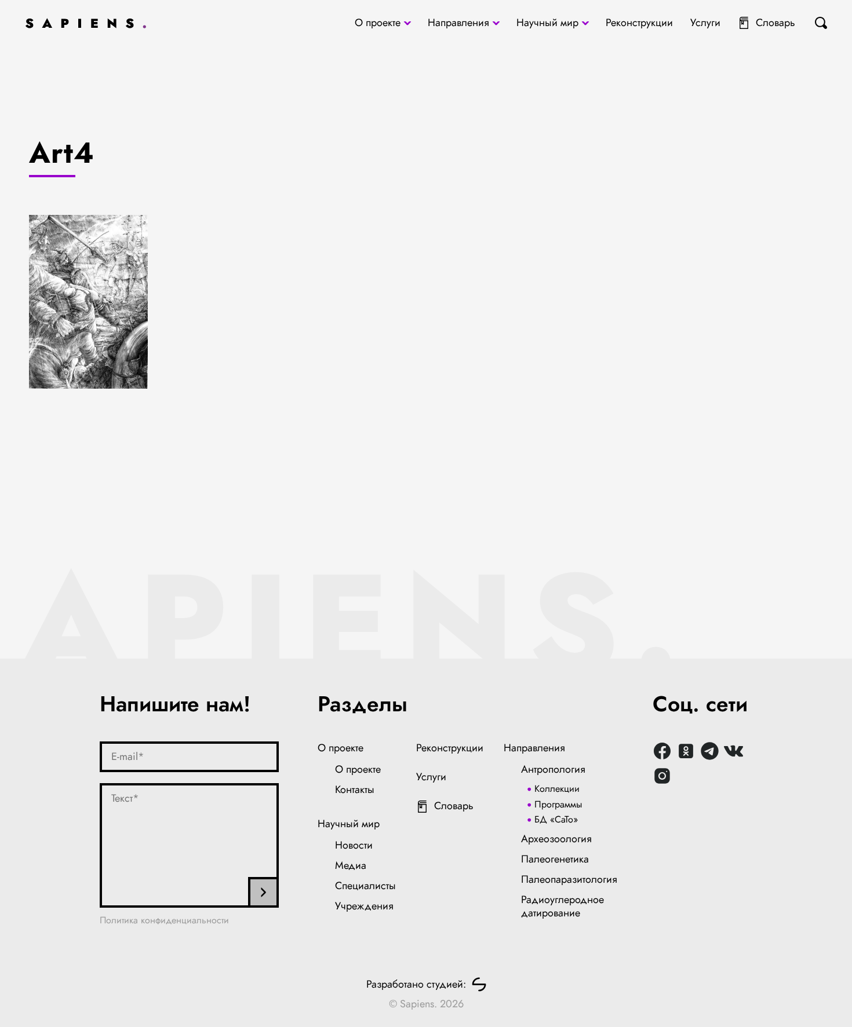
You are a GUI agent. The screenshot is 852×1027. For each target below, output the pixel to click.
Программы (558, 804)
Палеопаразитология (569, 879)
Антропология (553, 769)
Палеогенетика (555, 859)
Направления (458, 22)
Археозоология (556, 838)
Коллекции (557, 788)
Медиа (350, 865)
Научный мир (547, 22)
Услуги (705, 22)
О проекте (377, 22)
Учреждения (364, 905)
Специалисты (365, 885)
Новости (354, 845)
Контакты (354, 789)
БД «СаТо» (556, 819)
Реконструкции (639, 22)
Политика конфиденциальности (164, 920)
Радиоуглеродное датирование (562, 906)
